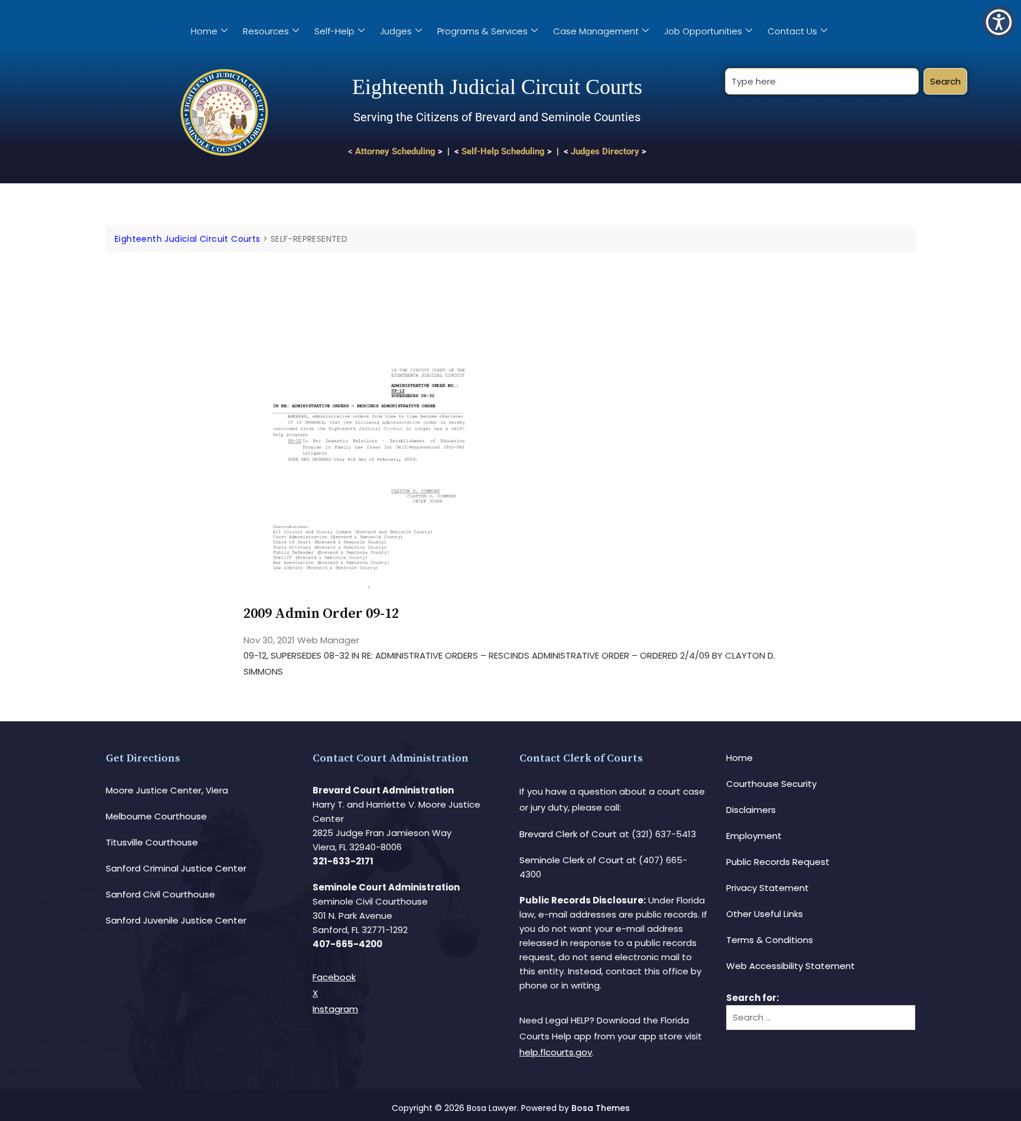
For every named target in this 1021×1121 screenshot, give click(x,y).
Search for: (752, 998)
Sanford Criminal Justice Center (176, 868)
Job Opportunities (703, 31)
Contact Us (792, 31)
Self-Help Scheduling (503, 151)
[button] (999, 22)
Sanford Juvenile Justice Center (176, 920)
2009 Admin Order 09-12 (321, 614)
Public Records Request (778, 862)
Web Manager (328, 640)
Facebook (334, 977)
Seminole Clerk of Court (571, 860)
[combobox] (821, 81)
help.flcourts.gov (555, 1052)
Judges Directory (605, 151)
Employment (754, 836)
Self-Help (334, 31)
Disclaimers (751, 810)
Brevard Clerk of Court (568, 834)
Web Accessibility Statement (790, 966)
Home (204, 31)
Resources (266, 31)
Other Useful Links (764, 914)
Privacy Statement (767, 888)
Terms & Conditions (769, 940)
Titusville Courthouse (152, 842)
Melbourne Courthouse (156, 816)
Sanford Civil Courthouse (160, 894)
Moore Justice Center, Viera (167, 790)
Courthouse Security (771, 783)
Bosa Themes (600, 1108)
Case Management (596, 31)
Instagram (335, 1009)
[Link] (369, 286)
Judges (396, 31)
